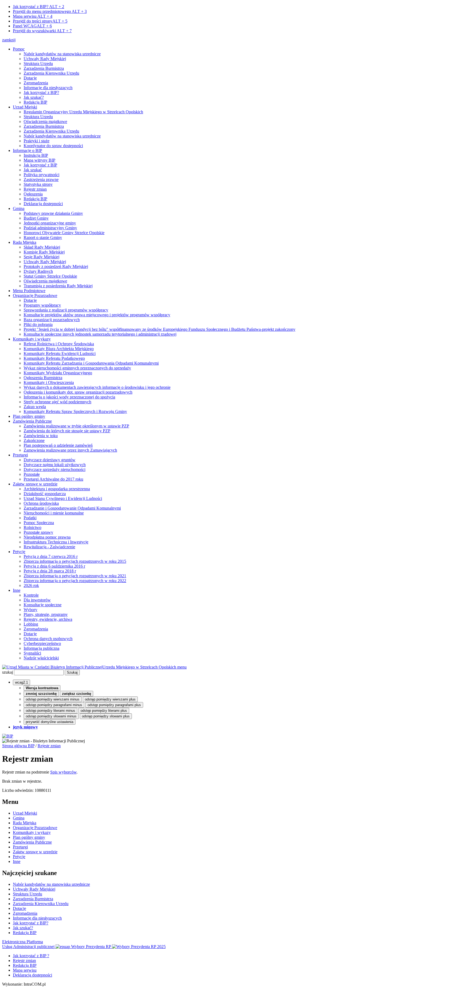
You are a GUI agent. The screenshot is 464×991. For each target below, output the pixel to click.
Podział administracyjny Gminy (50, 228)
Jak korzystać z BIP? (38, 6)
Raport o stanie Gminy (43, 237)
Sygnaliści (32, 653)
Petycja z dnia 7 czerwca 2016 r (51, 556)
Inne (16, 590)
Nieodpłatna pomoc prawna (47, 537)
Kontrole (31, 595)
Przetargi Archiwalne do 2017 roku (53, 479)
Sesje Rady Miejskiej (41, 257)
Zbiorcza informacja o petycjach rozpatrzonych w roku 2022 (75, 580)
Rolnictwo (32, 527)
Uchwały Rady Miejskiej (45, 58)
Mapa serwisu (32, 16)
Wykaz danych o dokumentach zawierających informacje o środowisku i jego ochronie (97, 387)
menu (182, 667)
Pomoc (19, 49)
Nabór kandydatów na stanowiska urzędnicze (62, 54)
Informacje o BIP (27, 150)
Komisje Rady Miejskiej (44, 252)
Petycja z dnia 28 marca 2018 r (50, 571)
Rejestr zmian (35, 189)
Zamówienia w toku (41, 435)
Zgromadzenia (36, 83)
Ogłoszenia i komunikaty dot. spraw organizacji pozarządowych (78, 392)
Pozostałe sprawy (38, 532)
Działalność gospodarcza (45, 493)
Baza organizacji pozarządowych (52, 319)
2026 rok (31, 585)
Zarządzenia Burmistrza (44, 68)
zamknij (9, 40)
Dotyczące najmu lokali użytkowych (55, 464)
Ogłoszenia (33, 194)
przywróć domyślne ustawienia (49, 722)
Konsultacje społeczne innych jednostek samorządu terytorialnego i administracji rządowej (100, 334)
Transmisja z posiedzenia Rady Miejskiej (58, 286)
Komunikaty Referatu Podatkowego (54, 358)
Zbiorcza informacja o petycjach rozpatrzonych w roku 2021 (75, 575)
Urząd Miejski (25, 107)
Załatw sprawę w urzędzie (35, 484)
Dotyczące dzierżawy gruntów (49, 460)
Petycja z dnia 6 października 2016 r (54, 566)
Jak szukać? (34, 97)
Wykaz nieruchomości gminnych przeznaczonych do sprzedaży (77, 368)
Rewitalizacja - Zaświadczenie (49, 546)
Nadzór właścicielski (41, 658)
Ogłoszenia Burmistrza (43, 377)
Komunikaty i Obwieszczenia (49, 382)
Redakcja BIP (35, 102)
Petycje (19, 551)
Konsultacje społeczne (42, 604)
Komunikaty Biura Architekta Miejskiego (59, 348)
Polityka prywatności (41, 174)
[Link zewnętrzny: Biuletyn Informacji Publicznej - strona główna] (7, 736)
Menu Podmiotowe (29, 290)
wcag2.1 (21, 682)
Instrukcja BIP (36, 155)
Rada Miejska (24, 242)
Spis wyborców (63, 772)
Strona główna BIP (18, 745)
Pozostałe (32, 474)
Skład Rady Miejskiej (42, 247)
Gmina (18, 208)
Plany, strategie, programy (46, 614)
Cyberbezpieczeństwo (42, 643)
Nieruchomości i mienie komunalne (54, 513)
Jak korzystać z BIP (40, 165)
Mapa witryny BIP (39, 160)
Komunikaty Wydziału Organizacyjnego (58, 373)
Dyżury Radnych (38, 271)
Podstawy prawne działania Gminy (53, 213)
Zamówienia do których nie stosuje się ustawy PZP (67, 431)
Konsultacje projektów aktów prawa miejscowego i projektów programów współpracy (97, 315)
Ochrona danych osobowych (48, 638)
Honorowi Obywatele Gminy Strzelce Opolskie (64, 232)
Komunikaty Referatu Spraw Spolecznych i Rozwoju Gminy (75, 411)
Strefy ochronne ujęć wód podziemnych (57, 402)
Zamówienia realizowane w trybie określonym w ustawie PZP (76, 426)
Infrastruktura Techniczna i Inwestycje (56, 542)
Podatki (30, 518)
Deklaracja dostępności (43, 203)
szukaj (7, 672)
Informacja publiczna (41, 648)
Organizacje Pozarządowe (35, 295)
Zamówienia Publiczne (32, 421)
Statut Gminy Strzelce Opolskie (50, 276)
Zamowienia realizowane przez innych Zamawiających (70, 450)
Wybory (30, 609)
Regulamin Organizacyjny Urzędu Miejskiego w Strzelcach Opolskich (83, 112)
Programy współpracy (42, 305)
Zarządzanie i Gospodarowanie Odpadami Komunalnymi (72, 508)
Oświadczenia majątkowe (45, 121)
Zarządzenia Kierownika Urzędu (51, 73)
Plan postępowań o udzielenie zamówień (58, 445)
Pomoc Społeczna (39, 522)
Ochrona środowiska (41, 503)
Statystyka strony (38, 184)
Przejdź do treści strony (40, 21)
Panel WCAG (32, 26)
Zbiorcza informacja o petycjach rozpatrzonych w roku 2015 (75, 561)
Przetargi (20, 455)
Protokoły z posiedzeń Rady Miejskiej (56, 266)
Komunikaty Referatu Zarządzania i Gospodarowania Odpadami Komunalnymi (91, 363)
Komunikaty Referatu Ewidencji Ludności (60, 353)
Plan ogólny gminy (29, 416)
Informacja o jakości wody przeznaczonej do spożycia (69, 397)
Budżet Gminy (36, 218)
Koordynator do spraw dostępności (53, 145)
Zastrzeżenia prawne (41, 179)
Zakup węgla (35, 406)
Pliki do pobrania (38, 324)
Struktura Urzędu (38, 63)
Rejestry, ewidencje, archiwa (48, 619)
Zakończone (34, 440)
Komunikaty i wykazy (32, 339)
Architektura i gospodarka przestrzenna (57, 489)
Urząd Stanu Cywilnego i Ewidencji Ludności (63, 498)
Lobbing (31, 624)
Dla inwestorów (37, 600)
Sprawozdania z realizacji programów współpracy (66, 310)
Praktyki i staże (36, 141)
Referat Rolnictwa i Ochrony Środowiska (59, 344)
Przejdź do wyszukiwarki (42, 30)
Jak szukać (33, 170)
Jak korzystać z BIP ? (31, 955)
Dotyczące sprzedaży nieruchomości (54, 469)
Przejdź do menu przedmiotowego (50, 11)
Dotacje (30, 78)
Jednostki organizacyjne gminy (50, 223)
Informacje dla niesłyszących (48, 87)
